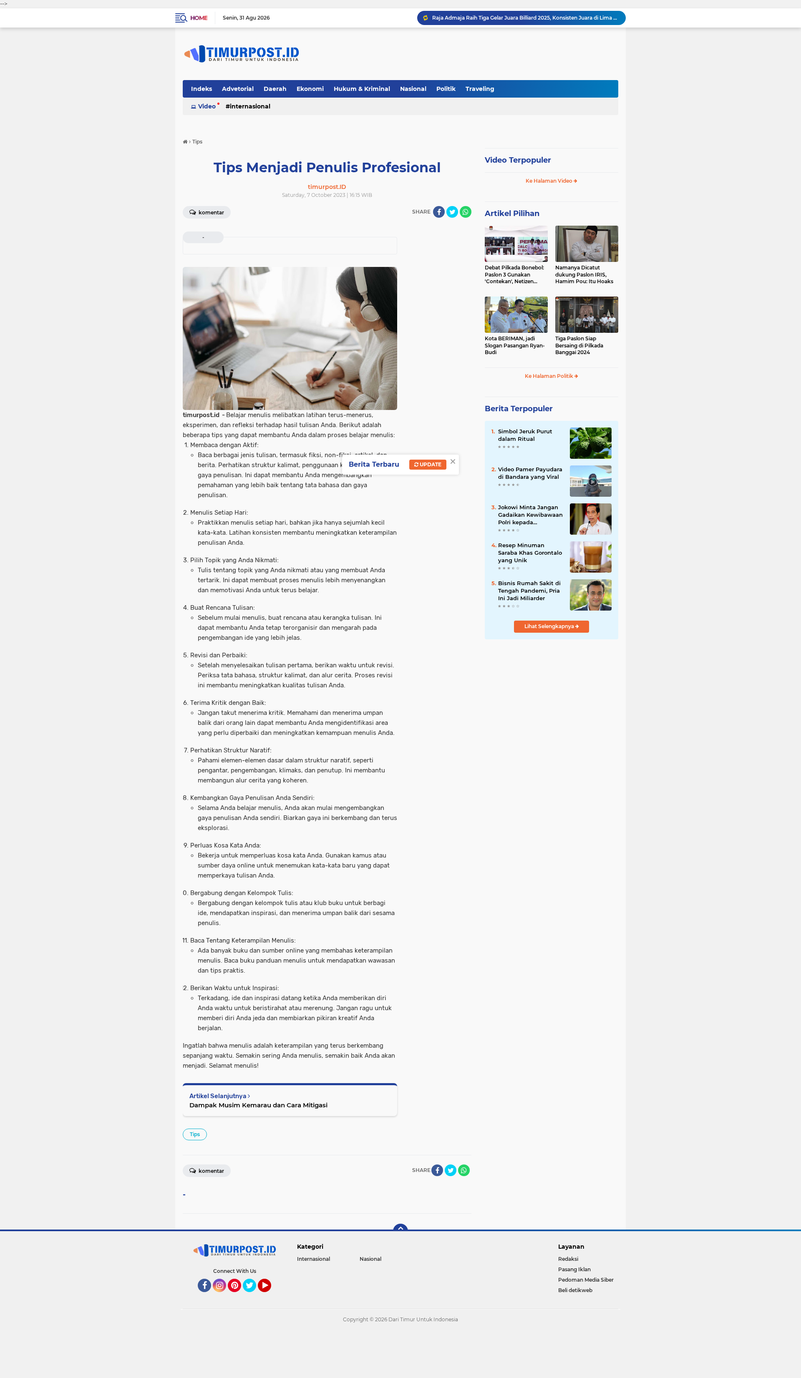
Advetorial (238, 89)
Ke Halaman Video (550, 181)
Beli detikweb (575, 1290)
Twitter (253, 1296)
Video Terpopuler (518, 160)
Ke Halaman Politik (549, 376)
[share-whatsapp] (465, 212)
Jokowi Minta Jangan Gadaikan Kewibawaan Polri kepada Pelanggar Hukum (530, 515)
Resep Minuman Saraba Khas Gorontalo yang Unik (530, 552)
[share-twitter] (452, 212)
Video (207, 106)
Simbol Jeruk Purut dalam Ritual (525, 435)
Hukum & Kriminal (362, 89)
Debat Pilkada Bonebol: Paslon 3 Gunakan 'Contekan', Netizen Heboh (514, 274)
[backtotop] (400, 1231)
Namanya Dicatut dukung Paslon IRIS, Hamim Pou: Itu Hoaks (584, 274)
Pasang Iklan (574, 1269)
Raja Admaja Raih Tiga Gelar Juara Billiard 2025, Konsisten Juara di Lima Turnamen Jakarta (525, 18)
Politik (446, 89)
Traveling (480, 89)
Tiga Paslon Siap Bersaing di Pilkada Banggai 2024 (579, 345)
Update (429, 464)
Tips (195, 1134)
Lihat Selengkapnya (549, 626)
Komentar (210, 212)
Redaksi (568, 1259)
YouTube (270, 1296)
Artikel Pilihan (512, 213)
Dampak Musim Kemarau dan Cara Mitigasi (258, 1105)
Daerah (275, 89)
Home (198, 18)
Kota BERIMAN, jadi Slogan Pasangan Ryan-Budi (515, 345)
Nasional (413, 89)
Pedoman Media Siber (586, 1280)
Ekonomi (310, 89)
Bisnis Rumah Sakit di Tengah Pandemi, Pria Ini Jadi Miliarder (529, 590)
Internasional (250, 106)
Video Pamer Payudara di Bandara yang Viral (530, 473)
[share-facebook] (439, 212)
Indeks (201, 89)
